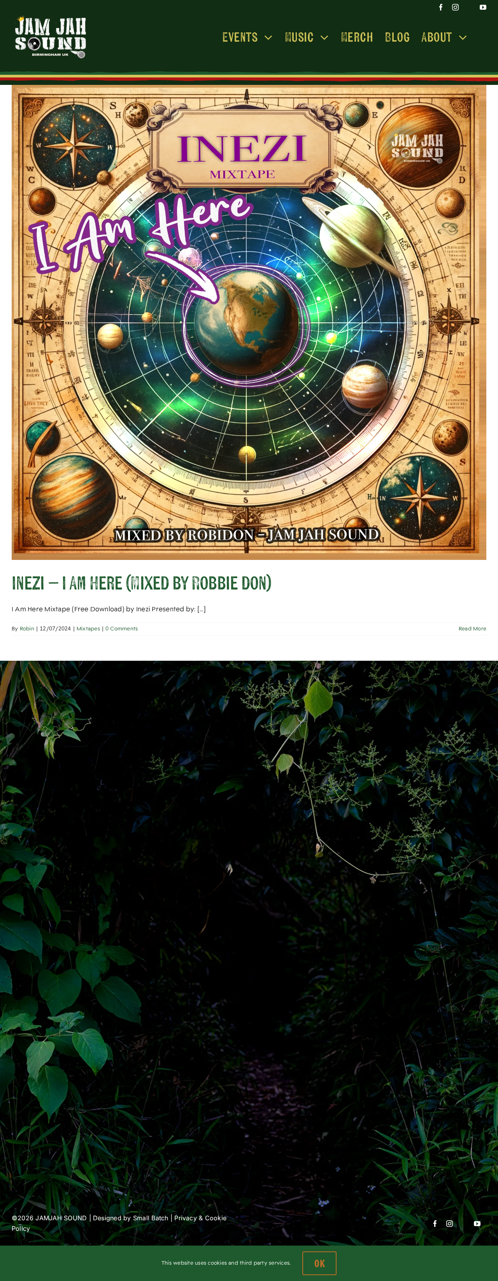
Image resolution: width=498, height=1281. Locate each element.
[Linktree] (424, 7)
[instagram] (452, 7)
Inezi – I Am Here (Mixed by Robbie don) (141, 582)
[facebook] (438, 7)
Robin (27, 628)
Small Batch (150, 1218)
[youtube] (483, 7)
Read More (472, 628)
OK (319, 1263)
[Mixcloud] (468, 7)
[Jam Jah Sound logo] (50, 16)
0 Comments (121, 628)
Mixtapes (88, 628)
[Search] (482, 37)
